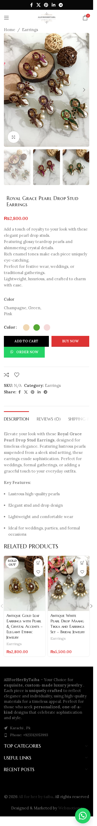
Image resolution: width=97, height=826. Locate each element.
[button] (9, 90)
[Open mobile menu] (6, 17)
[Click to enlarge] (13, 137)
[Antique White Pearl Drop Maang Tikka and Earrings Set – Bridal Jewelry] (68, 583)
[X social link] (38, 5)
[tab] (16, 418)
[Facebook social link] (31, 5)
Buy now (70, 341)
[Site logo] (46, 17)
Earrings (30, 29)
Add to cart (26, 341)
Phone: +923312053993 (29, 735)
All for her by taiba (36, 796)
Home (9, 29)
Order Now (27, 352)
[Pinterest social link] (46, 5)
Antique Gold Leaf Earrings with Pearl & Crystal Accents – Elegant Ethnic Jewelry (24, 626)
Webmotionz (70, 808)
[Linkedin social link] (53, 5)
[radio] (26, 327)
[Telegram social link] (60, 5)
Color (9, 327)
